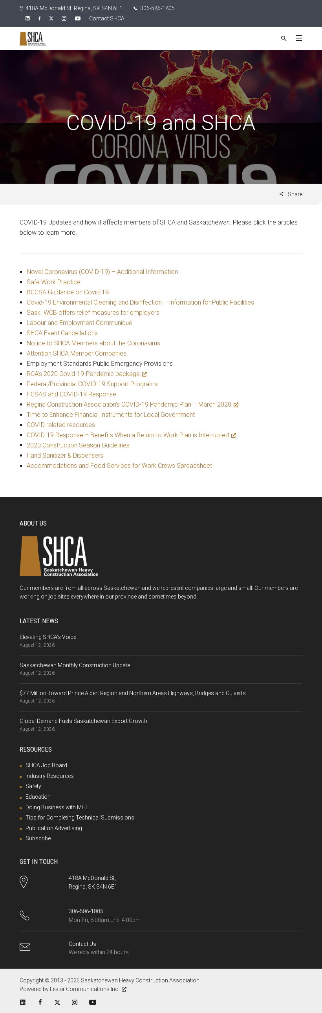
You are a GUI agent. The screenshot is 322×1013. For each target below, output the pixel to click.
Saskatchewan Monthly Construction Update (75, 665)
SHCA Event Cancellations (62, 333)
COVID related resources (61, 425)
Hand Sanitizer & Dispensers (65, 455)
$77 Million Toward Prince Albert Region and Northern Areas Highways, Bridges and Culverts (133, 693)
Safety (33, 786)
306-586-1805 (157, 8)
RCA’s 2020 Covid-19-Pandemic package (83, 374)
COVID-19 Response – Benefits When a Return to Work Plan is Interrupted (128, 435)
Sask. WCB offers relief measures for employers (93, 312)
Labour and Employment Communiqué (79, 323)
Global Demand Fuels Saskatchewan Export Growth (83, 721)
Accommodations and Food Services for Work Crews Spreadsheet (119, 465)
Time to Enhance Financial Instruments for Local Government (111, 414)
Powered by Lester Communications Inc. (69, 989)
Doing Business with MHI (56, 807)
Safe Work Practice (53, 282)
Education (38, 797)
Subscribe (38, 838)
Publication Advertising (54, 828)
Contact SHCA (106, 18)
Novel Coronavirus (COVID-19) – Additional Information (102, 272)
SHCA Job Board (46, 765)
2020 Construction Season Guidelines (78, 445)
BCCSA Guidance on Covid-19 (68, 292)
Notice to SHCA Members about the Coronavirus (93, 343)
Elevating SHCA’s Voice (48, 637)
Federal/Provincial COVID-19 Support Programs (92, 384)
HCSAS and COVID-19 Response (71, 394)
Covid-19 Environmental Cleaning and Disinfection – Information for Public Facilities (140, 302)
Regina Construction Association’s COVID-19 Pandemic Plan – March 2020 (129, 404)
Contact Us (82, 944)
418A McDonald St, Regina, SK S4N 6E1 (73, 8)
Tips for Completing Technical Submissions (80, 817)
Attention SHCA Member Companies (76, 353)
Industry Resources (50, 776)
